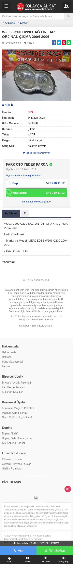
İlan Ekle (46, 561)
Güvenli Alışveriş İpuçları (16, 463)
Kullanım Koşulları (13, 392)
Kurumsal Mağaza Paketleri (18, 408)
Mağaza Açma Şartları (15, 412)
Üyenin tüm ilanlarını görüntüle (23, 175)
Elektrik (24, 22)
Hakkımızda (9, 352)
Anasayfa (10, 22)
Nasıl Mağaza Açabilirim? (17, 417)
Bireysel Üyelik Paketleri (16, 382)
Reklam (6, 356)
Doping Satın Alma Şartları (17, 438)
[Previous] (4, 75)
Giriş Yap (63, 561)
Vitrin (27, 561)
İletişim (6, 366)
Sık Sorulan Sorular (13, 442)
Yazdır (30, 42)
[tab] (25, 213)
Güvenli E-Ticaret (12, 459)
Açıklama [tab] (11, 213)
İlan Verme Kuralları (13, 387)
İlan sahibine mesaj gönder (36, 201)
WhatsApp (57, 550)
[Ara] (68, 16)
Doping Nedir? (10, 433)
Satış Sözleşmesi (12, 361)
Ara (20, 550)
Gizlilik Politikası (12, 468)
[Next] (69, 75)
